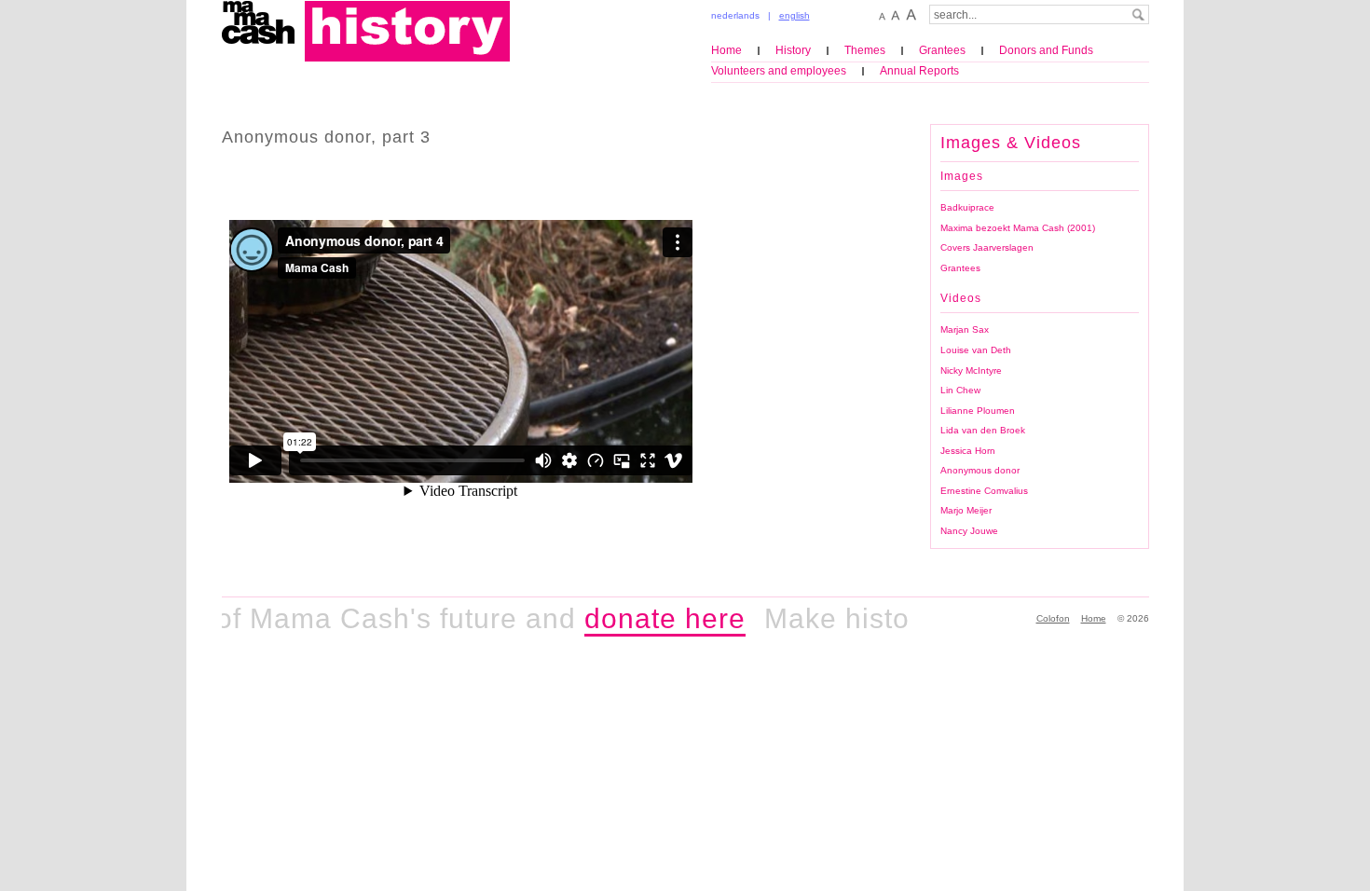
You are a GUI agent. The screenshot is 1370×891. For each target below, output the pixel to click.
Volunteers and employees (778, 70)
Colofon (1053, 618)
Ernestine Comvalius (984, 491)
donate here (652, 618)
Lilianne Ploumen (977, 410)
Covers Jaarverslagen (987, 247)
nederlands (735, 15)
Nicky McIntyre (971, 370)
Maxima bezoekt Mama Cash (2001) (1017, 228)
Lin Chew (960, 390)
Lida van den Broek (982, 430)
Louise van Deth (975, 350)
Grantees (942, 50)
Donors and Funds (1046, 50)
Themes (864, 50)
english (794, 15)
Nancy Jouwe (969, 531)
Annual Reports (919, 70)
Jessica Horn (967, 451)
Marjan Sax (964, 329)
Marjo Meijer (966, 510)
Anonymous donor (980, 470)
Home (726, 50)
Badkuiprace (967, 207)
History (793, 50)
